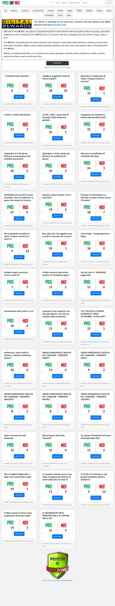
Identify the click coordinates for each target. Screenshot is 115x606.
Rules (44, 580)
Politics (79, 11)
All (6, 11)
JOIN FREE (57, 63)
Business (14, 11)
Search (109, 3)
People (69, 11)
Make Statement (74, 3)
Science (99, 11)
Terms (49, 580)
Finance (51, 11)
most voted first (66, 68)
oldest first (56, 68)
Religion (89, 11)
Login (58, 3)
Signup (64, 3)
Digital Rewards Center (56, 25)
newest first (48, 68)
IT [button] (52, 3)
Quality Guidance (67, 580)
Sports (109, 11)
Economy (25, 11)
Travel (60, 15)
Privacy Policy (56, 580)
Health (60, 11)
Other (69, 15)
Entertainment (38, 11)
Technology (49, 15)
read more (19, 97)
